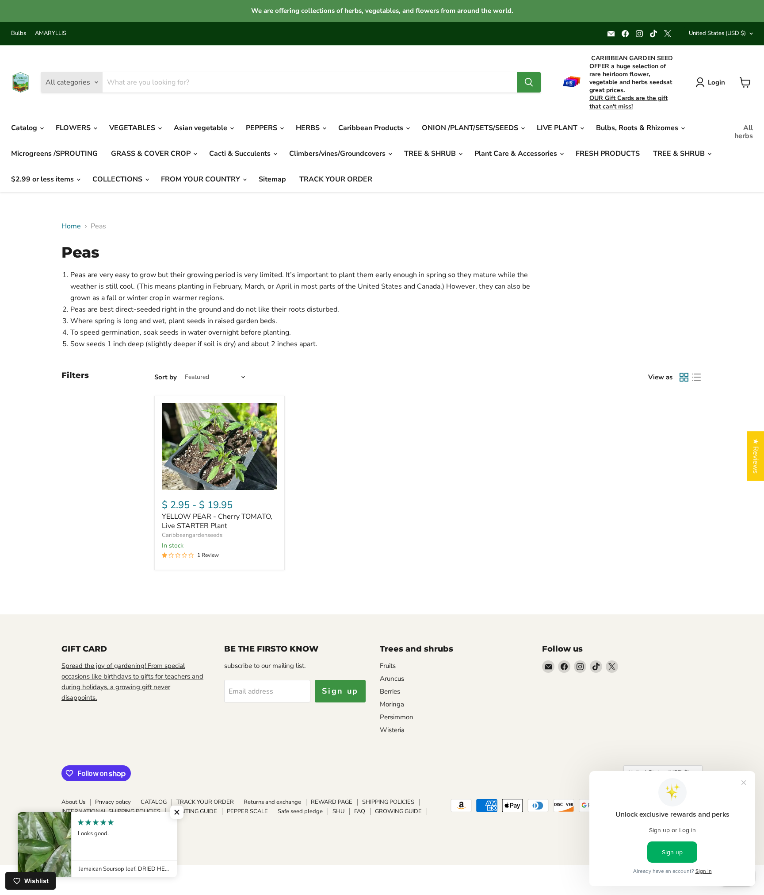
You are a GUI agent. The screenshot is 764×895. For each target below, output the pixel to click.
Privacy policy (113, 802)
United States (717, 33)
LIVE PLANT (558, 128)
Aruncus (392, 678)
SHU (338, 811)
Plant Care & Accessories (516, 153)
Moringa (392, 704)
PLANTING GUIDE (193, 811)
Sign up (340, 691)
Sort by (165, 377)
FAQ (359, 811)
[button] (176, 812)
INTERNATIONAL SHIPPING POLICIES (110, 811)
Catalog (25, 128)
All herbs (743, 132)
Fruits (388, 665)
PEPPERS (262, 128)
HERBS (308, 128)
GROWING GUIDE (398, 811)
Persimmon (396, 717)
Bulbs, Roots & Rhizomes (638, 128)
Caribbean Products (371, 128)
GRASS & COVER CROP (151, 153)
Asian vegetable (201, 128)
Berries (390, 691)
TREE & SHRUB (431, 153)
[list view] (696, 377)
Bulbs (18, 33)
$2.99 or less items (43, 179)
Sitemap (272, 179)
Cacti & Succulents (240, 153)
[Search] (529, 82)
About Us (73, 802)
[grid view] (684, 377)
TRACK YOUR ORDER (335, 179)
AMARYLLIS (50, 33)
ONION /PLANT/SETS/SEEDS (471, 128)
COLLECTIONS (118, 179)
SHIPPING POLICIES (388, 802)
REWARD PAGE (331, 802)
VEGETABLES (133, 128)
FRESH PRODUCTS (608, 153)
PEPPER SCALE (247, 811)
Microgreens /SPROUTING (54, 153)
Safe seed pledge (300, 811)
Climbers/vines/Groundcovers (338, 153)
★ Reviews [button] (755, 456)
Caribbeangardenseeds (192, 535)
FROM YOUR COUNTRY (201, 179)
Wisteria (392, 729)
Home (71, 226)
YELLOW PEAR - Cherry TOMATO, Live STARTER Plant (217, 521)
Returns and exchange (272, 802)
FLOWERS (74, 128)
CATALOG (154, 802)
